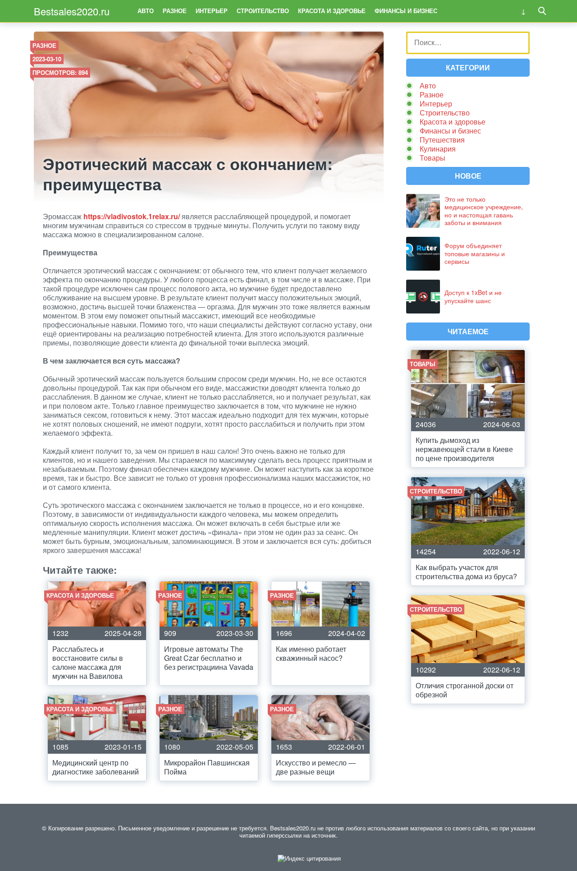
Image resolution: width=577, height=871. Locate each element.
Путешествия (442, 139)
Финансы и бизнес (406, 10)
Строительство (263, 10)
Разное (175, 10)
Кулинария (438, 148)
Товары (432, 157)
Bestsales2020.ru (72, 11)
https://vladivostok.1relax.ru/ (131, 216)
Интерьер (212, 10)
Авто (145, 10)
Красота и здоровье (332, 10)
